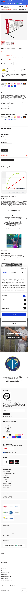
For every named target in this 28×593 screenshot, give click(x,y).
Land (2, 136)
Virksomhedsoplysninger (6, 580)
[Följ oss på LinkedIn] (11, 497)
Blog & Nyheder (4, 568)
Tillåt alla (14, 314)
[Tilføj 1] (15, 63)
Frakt (15, 57)
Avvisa (14, 323)
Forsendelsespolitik (5, 572)
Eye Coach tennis (6, 528)
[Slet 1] (7, 63)
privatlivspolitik (9, 416)
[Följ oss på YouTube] (9, 497)
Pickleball (3, 559)
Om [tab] (23, 272)
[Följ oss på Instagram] (6, 497)
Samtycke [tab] (5, 272)
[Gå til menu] (2, 6)
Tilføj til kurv (14, 79)
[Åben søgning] (20, 6)
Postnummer (4, 142)
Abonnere (6, 414)
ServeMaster (5, 531)
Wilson (2, 51)
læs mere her (19, 445)
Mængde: (3, 63)
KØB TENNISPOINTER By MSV (14, 337)
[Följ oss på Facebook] (4, 497)
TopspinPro (5, 529)
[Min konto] (22, 6)
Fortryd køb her (4, 578)
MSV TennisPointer (6, 535)
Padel (2, 558)
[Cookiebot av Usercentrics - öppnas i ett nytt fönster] (20, 268)
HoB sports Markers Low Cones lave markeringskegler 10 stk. (13, 69)
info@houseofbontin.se (10, 473)
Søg (2, 570)
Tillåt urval (14, 318)
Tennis (2, 556)
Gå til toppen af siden (7, 160)
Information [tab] (14, 272)
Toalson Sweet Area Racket (8, 533)
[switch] (24, 300)
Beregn (4, 150)
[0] (25, 6)
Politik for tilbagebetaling (6, 576)
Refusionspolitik (4, 155)
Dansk (3, 585)
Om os (2, 565)
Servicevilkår (4, 574)
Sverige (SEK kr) (12, 585)
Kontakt (3, 566)
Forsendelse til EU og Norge (16, 1)
